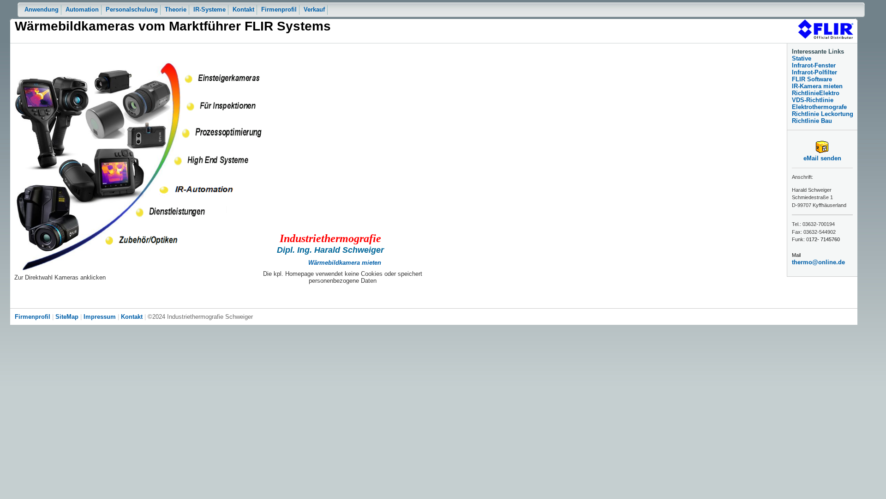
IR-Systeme (209, 9)
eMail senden (822, 158)
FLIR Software (812, 79)
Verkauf (314, 9)
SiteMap (66, 316)
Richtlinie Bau (812, 120)
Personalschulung (132, 9)
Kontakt (243, 9)
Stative (801, 58)
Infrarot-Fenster (814, 65)
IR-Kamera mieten (817, 86)
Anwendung (41, 9)
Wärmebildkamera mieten (344, 262)
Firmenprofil (279, 9)
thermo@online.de (818, 262)
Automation (82, 9)
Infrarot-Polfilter (814, 72)
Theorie (175, 9)
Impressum (100, 316)
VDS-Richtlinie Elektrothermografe (819, 103)
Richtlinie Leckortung (822, 113)
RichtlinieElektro (815, 93)
